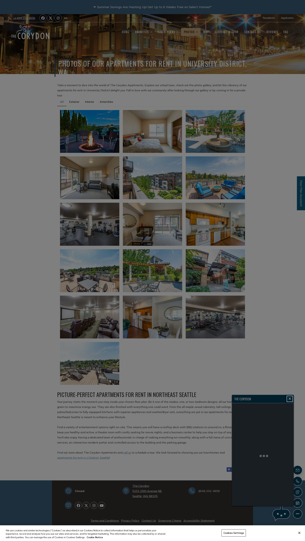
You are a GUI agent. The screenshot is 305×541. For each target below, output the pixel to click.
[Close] (299, 533)
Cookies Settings (233, 532)
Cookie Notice (95, 537)
